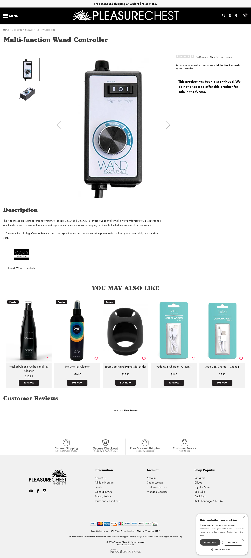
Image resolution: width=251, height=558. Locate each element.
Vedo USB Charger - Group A (173, 366)
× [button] (243, 517)
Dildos (198, 482)
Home (6, 29)
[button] (168, 125)
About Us (100, 478)
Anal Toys (200, 496)
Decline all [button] (233, 542)
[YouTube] (31, 491)
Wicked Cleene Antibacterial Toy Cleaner (28, 369)
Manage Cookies (157, 491)
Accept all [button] (210, 542)
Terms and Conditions (107, 501)
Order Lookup (155, 482)
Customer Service (157, 487)
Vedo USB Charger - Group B (222, 366)
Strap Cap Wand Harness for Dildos (125, 366)
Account (151, 478)
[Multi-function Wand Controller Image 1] (113, 125)
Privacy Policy (103, 496)
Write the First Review (221, 57)
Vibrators (199, 478)
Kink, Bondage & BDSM (208, 501)
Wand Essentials (25, 268)
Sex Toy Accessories (46, 29)
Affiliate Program (104, 482)
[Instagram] (44, 491)
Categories (17, 29)
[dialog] (222, 534)
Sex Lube (29, 29)
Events (98, 487)
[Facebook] (38, 491)
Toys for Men (202, 487)
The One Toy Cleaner (77, 366)
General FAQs (103, 491)
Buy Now (29, 382)
